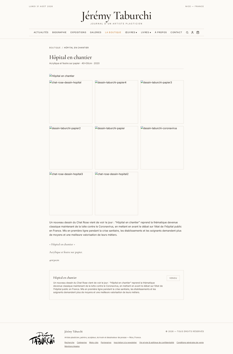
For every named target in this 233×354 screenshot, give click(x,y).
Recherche (69, 342)
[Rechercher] (187, 32)
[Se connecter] (192, 32)
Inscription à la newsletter (125, 342)
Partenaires (106, 342)
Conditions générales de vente (190, 342)
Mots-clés (93, 342)
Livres (145, 32)
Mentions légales (72, 346)
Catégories (82, 342)
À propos (161, 32)
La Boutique (113, 32)
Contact (176, 32)
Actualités (41, 32)
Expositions (78, 32)
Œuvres (130, 32)
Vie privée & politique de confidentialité (156, 342)
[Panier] (197, 32)
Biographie (59, 32)
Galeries (95, 32)
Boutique (55, 47)
